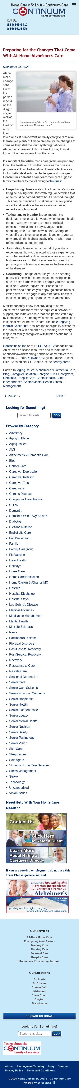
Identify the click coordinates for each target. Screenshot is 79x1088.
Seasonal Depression (23, 676)
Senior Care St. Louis (23, 687)
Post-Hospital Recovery (25, 649)
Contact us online (14, 346)
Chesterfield (39, 987)
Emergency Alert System (39, 941)
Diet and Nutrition (20, 527)
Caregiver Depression (24, 471)
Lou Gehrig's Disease (23, 604)
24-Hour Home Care (39, 937)
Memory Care (39, 945)
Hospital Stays (19, 599)
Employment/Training (30, 1066)
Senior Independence (23, 710)
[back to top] (54, 1082)
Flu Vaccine (17, 554)
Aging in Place (19, 438)
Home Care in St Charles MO (28, 582)
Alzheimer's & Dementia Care (55, 370)
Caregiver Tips (47, 374)
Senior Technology (21, 737)
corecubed (44, 1082)
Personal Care (40, 953)
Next (59, 396)
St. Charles (39, 983)
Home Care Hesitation (24, 577)
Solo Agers (16, 760)
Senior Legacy (19, 715)
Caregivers (65, 374)
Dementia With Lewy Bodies (28, 516)
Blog (6, 374)
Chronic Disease (20, 493)
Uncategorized (19, 787)
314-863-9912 (45, 346)
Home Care (17, 571)
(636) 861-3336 (17, 28)
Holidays (15, 566)
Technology (17, 782)
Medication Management (25, 615)
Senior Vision (18, 743)
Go (56, 415)
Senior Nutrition (19, 726)
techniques (53, 181)
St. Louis (39, 979)
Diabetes (15, 521)
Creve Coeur (39, 995)
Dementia (9, 378)
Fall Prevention (19, 538)
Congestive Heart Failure (26, 499)
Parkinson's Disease (23, 638)
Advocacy (15, 433)
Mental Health (18, 621)
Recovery (15, 660)
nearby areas (61, 362)
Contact (63, 1066)
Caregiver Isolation (23, 374)
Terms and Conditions (41, 1070)
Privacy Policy (14, 1070)
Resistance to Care (22, 665)
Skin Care (16, 748)
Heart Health (17, 560)
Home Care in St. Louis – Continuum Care (44, 1078)
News (13, 632)
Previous (13, 396)
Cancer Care (17, 466)
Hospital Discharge (22, 593)
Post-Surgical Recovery (25, 654)
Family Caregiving (21, 549)
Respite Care (26, 378)
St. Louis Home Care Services (29, 765)
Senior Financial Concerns (27, 693)
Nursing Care (39, 949)
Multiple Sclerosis (21, 626)
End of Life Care (20, 532)
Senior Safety (18, 732)
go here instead (35, 875)
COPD (13, 505)
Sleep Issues (17, 754)
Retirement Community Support (39, 961)
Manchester (39, 1003)
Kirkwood (34, 358)
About (9, 1066)
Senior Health (46, 378)
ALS (12, 449)
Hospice (14, 588)
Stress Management (22, 771)
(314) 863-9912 (17, 24)
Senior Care (17, 682)
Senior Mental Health (38, 382)
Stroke (13, 776)
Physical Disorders (21, 643)
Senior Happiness (21, 699)
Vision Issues (18, 793)
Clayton (39, 999)
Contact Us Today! (39, 1016)
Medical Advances (21, 610)
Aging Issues (25, 370)
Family (13, 543)
